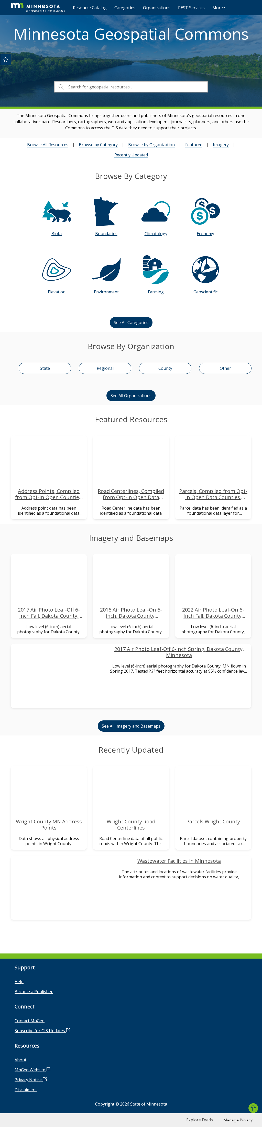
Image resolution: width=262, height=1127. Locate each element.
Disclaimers (26, 1089)
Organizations (156, 7)
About (20, 1060)
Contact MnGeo (30, 1020)
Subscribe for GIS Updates (40, 1030)
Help (19, 981)
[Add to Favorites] (5, 59)
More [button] (217, 7)
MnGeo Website (30, 1070)
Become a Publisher (34, 991)
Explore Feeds (199, 1120)
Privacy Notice (29, 1080)
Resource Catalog (90, 7)
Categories (124, 7)
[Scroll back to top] (253, 1108)
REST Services (191, 7)
